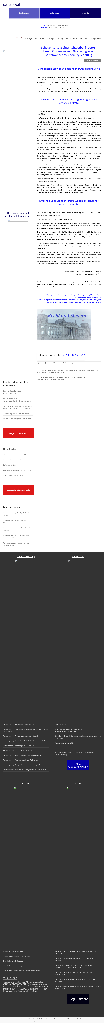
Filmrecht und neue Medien (13, 475)
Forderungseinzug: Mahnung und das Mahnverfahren (16, 544)
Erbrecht (31, 984)
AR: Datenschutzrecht (9, 982)
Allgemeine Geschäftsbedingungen (42, 1021)
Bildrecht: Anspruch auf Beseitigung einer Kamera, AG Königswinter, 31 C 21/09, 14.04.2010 (78, 987)
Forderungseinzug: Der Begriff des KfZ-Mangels (17, 514)
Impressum (55, 1021)
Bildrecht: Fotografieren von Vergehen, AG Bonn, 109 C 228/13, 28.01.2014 (75, 980)
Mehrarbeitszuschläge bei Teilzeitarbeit (17, 419)
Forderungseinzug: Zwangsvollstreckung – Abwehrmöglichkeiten (23, 765)
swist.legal (11, 5)
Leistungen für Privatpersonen (90, 39)
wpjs (41, 363)
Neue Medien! (10, 449)
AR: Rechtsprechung (66, 363)
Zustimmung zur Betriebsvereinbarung (16, 414)
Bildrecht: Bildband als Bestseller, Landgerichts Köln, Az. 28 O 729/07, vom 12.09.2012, (77, 952)
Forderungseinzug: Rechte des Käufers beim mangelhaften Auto (23, 755)
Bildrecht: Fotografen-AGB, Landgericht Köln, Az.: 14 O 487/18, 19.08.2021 (75, 959)
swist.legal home (31, 39)
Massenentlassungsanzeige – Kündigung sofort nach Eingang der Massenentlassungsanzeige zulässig (61, 378)
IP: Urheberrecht (10, 991)
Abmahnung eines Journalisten (64, 743)
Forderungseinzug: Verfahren (26, 986)
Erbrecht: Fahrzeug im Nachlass (13, 961)
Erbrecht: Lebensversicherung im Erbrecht (16, 966)
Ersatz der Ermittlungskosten (64, 748)
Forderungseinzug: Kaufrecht (10, 986)
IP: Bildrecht (40, 987)
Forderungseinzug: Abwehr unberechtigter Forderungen (20, 760)
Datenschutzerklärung (65, 1021)
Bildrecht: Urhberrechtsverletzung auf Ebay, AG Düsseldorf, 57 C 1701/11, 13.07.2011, (75, 973)
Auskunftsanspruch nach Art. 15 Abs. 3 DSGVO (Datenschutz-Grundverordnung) (74, 754)
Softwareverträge (9, 465)
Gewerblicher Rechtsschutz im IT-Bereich (17, 470)
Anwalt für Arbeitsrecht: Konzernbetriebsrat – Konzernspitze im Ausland (17, 400)
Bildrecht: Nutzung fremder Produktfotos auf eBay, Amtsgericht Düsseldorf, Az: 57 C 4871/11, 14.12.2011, (75, 966)
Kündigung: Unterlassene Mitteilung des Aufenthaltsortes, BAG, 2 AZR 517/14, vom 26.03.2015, (17, 407)
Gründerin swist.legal (46, 39)
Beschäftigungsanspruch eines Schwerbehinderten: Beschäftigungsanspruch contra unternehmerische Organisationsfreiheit (69, 371)
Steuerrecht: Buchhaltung (27, 991)
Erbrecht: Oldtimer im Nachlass (13, 951)
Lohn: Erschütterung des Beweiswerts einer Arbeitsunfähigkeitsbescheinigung (68, 730)
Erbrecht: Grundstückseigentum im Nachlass (17, 956)
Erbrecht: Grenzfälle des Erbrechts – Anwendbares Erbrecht (21, 970)
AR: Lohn (42, 982)
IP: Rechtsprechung (38, 989)
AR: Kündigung (32, 982)
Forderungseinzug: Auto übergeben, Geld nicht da (17, 529)
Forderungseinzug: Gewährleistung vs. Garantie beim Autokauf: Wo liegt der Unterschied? (25, 730)
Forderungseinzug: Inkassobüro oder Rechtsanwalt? (16, 537)
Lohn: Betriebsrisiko (61, 724)
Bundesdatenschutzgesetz (12, 460)
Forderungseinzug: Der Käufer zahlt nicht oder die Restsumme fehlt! (24, 741)
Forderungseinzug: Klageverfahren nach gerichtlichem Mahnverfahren (25, 770)
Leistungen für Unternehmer (67, 39)
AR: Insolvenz (20, 982)
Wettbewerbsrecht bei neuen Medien (16, 455)
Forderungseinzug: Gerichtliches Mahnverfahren (14, 522)
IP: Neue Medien (23, 989)
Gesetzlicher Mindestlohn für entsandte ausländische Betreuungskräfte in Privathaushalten (78, 737)
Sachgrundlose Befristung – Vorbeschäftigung (13, 392)
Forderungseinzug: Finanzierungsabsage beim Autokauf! (20, 736)
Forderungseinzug (40, 984)
